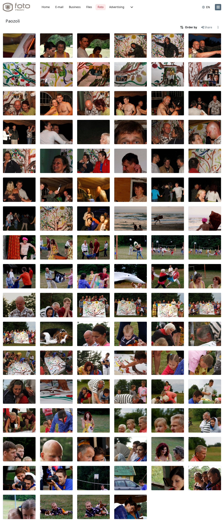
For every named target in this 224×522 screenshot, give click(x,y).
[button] (131, 7)
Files (89, 7)
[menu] (218, 7)
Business (75, 7)
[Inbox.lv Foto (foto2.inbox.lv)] (18, 7)
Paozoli (13, 21)
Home (46, 7)
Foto (101, 7)
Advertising (116, 7)
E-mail (59, 7)
